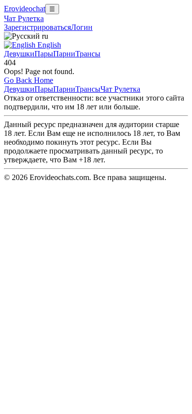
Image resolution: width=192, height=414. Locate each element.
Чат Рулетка (24, 18)
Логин (82, 27)
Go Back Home (28, 80)
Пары (43, 54)
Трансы (87, 54)
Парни (64, 54)
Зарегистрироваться (37, 27)
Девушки (19, 54)
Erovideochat (24, 8)
